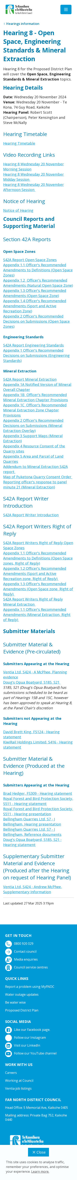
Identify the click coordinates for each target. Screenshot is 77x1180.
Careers (11, 1072)
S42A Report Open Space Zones (30, 259)
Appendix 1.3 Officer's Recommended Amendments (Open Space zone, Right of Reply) (38, 588)
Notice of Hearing (18, 210)
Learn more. (40, 1171)
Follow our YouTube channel (35, 1053)
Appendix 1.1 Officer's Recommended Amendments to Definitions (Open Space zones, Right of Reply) (38, 558)
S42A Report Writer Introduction (31, 515)
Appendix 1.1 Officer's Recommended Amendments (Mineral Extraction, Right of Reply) (36, 614)
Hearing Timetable (19, 143)
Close (41, 1152)
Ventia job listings (18, 1088)
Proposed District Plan (21, 1010)
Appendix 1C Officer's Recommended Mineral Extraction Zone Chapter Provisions (35, 410)
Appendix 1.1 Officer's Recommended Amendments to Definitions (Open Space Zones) (38, 269)
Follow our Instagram (30, 1037)
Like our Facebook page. (32, 1029)
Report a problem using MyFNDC (29, 986)
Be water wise (15, 1002)
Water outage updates (21, 994)
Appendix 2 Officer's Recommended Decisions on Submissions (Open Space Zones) (36, 321)
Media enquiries (26, 959)
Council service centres (31, 967)
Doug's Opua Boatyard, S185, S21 (31, 682)
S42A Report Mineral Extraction (29, 379)
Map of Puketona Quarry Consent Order (37, 476)
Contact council (25, 951)
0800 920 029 (23, 943)
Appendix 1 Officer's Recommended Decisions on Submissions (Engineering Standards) (36, 355)
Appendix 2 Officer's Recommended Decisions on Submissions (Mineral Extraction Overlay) (33, 425)
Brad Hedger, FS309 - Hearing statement (37, 793)
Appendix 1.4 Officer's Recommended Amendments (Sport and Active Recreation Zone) (34, 305)
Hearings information (22, 23)
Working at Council (19, 1080)
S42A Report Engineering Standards (33, 345)
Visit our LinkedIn (27, 1045)
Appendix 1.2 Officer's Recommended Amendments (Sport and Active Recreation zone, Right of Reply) (34, 573)
